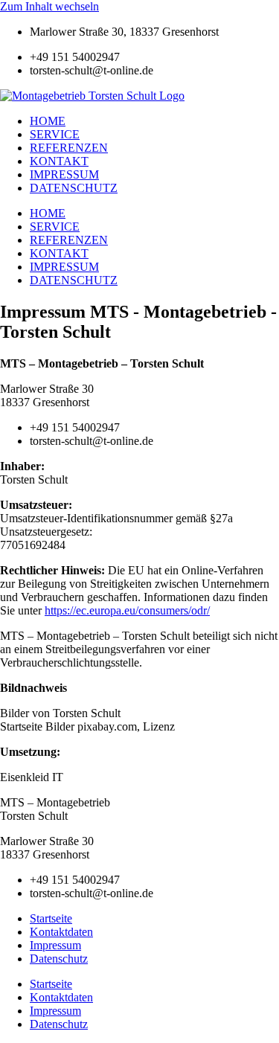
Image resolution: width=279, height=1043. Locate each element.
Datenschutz (59, 958)
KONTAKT (59, 161)
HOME (47, 121)
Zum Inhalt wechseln (49, 6)
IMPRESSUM (64, 174)
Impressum (55, 945)
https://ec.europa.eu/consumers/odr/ (127, 610)
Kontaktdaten (61, 931)
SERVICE (55, 134)
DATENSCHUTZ (74, 188)
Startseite (51, 918)
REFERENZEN (69, 147)
